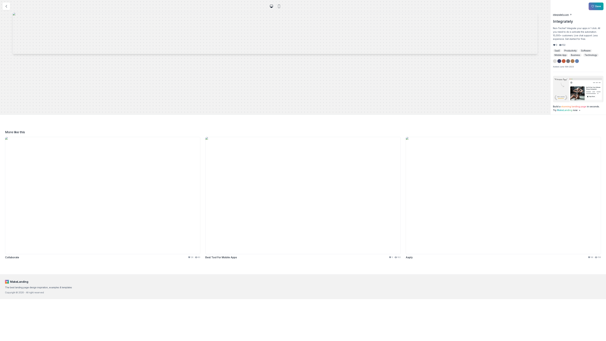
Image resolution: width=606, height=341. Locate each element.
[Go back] (6, 6)
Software (586, 50)
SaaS (557, 50)
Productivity (570, 50)
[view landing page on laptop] (271, 6)
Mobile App (561, 55)
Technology (591, 55)
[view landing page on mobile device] (279, 6)
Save (598, 6)
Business (575, 55)
